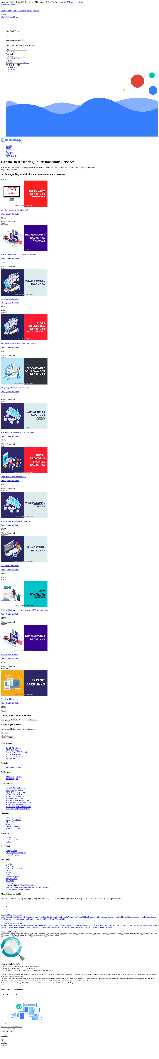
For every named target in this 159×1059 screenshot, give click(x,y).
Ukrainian (59, 917)
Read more (73, 2)
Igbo (135, 917)
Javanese (140, 917)
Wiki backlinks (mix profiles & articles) (15, 521)
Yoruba (58, 919)
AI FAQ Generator (15, 798)
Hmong (130, 917)
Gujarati (119, 917)
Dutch (117, 925)
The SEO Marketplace (16, 788)
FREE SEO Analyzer (15, 792)
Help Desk (16, 887)
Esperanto (111, 917)
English (4, 6)
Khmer (153, 917)
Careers (13, 820)
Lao (2, 919)
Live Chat (9, 864)
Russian (29, 11)
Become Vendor (14, 768)
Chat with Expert (7, 1031)
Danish (111, 925)
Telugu (52, 919)
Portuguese (22, 11)
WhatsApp (9, 17)
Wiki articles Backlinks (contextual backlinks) (17, 432)
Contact (8, 874)
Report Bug (10, 881)
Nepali (30, 919)
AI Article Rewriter (15, 796)
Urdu (66, 917)
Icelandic (34, 927)
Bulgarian (55, 925)
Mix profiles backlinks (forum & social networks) (19, 254)
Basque (40, 925)
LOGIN (9, 154)
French (3, 11)
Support (8, 872)
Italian (15, 11)
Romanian (10, 917)
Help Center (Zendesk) (14, 868)
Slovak (22, 917)
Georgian (148, 925)
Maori (11, 919)
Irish (48, 927)
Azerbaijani (33, 925)
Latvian (66, 927)
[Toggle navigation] (22, 142)
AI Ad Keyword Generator (18, 809)
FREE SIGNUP (12, 156)
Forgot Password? (12, 58)
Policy (12, 67)
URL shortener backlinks (10, 566)
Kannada (147, 917)
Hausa (124, 917)
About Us (13, 818)
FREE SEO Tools (12, 750)
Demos (8, 150)
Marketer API (13, 758)
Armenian (24, 925)
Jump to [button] (4, 15)
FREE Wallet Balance (16, 853)
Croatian (100, 925)
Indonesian (43, 927)
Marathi (16, 919)
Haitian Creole (6, 927)
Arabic (18, 925)
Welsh (79, 917)
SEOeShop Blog (12, 837)
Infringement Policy (13, 828)
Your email (5, 733)
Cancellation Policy (13, 826)
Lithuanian (74, 927)
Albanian (11, 925)
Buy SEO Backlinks (13, 748)
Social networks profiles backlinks (13, 477)
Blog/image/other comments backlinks (15, 388)
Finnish (135, 925)
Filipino (129, 925)
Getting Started (11, 851)
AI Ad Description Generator (18, 807)
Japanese (54, 927)
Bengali (91, 917)
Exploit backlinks (7, 699)
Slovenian (29, 917)
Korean (60, 927)
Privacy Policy (11, 822)
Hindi (21, 927)
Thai (48, 917)
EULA (8, 842)
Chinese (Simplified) (73, 925)
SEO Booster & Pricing (14, 756)
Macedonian (82, 927)
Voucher (12, 855)
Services (9, 146)
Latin (6, 919)
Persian (110, 927)
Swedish (42, 917)
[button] (8, 4)
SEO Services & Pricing (14, 754)
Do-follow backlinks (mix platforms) (14, 210)
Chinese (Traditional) (89, 925)
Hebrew (15, 927)
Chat (2, 17)
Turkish (53, 917)
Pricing (8, 148)
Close (81, 2)
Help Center (10, 866)
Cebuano (104, 917)
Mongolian (24, 919)
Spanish (36, 11)
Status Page (10, 883)
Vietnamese (72, 917)
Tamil (47, 919)
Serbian (17, 917)
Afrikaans (4, 925)
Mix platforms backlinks (10, 655)
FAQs (8, 870)
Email (8, 49)
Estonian (123, 925)
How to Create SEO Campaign (17, 752)
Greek (155, 925)
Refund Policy (11, 824)
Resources (9, 152)
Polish (3, 917)
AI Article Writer (14, 794)
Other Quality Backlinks (10, 214)
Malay (90, 927)
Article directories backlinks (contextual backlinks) (19, 343)
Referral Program (14, 777)
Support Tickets (11, 889)
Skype (15, 17)
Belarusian (47, 925)
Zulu (63, 919)
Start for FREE (7, 737)
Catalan (62, 925)
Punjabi (36, 919)
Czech (106, 925)
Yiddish (85, 917)
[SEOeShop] (11, 142)
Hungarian (27, 927)
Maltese (95, 927)
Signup (27, 63)
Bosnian (97, 917)
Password (9, 54)
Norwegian (103, 927)
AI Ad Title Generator (16, 805)
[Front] (60, 960)
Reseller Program (12, 779)
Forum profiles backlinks (10, 299)
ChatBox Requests (12, 877)
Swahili (36, 917)
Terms (12, 69)
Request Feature (11, 879)
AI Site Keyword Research (18, 800)
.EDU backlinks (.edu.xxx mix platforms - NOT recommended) (24, 610)
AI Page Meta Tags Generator (19, 802)
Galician (142, 925)
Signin (9, 61)
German (9, 11)
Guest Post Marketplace (14, 790)
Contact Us (38, 887)
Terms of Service (12, 840)
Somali (42, 919)
